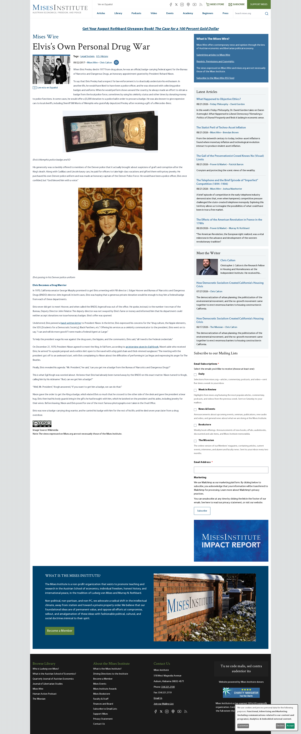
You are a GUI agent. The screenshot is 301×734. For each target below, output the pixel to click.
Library (118, 13)
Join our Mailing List (164, 704)
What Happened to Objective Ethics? (218, 99)
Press (225, 13)
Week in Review (207, 389)
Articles (101, 13)
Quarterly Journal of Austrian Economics (53, 679)
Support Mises (258, 4)
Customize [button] (243, 726)
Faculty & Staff (100, 699)
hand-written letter (71, 323)
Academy (188, 13)
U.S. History (102, 56)
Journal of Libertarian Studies (48, 684)
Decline (280, 726)
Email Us (158, 698)
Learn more (226, 490)
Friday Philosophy (219, 104)
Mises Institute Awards (105, 689)
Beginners (207, 13)
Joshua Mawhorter (232, 189)
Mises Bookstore (101, 694)
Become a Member (59, 630)
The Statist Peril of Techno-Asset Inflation (221, 127)
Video (154, 13)
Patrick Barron (236, 164)
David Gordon (237, 104)
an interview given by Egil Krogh (142, 347)
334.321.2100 (168, 687)
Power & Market (218, 164)
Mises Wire (45, 37)
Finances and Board (103, 704)
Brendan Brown (231, 132)
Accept (290, 726)
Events (170, 13)
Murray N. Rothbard (239, 228)
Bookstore (204, 424)
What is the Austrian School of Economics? (54, 674)
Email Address (203, 462)
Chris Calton (106, 62)
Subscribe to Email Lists (105, 709)
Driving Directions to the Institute (110, 674)
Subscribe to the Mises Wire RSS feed (215, 78)
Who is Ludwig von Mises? (46, 669)
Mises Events (99, 684)
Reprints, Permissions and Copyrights (215, 61)
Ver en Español (105, 4)
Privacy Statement (103, 719)
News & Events (206, 409)
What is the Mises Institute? (107, 669)
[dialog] (266, 717)
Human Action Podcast (45, 694)
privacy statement (232, 502)
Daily (201, 374)
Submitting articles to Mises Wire (213, 55)
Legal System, (87, 56)
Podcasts (136, 13)
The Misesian (216, 327)
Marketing (200, 477)
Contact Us (99, 724)
